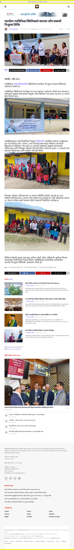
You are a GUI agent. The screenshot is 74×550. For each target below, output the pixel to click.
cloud (24, 536)
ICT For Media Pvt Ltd (16, 534)
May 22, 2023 (24, 29)
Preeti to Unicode (40, 541)
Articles (7, 511)
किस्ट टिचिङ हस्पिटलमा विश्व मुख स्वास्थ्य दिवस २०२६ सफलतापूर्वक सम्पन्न (26, 431)
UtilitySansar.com (55, 538)
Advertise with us (29, 541)
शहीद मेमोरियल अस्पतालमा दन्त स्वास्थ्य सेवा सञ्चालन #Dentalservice (42, 283)
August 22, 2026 (40, 332)
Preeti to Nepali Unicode (25, 538)
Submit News (19, 541)
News (35, 29)
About (6, 541)
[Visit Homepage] (37, 6)
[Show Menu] (5, 6)
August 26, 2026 (40, 301)
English (7, 516)
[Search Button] (68, 6)
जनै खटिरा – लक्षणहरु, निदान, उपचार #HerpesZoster (22, 420)
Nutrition (51, 514)
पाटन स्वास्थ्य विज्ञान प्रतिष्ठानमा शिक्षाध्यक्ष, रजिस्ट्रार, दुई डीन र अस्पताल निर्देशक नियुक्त (45, 299)
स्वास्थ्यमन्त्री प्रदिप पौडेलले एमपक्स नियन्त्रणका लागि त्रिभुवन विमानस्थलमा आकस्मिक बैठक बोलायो (29, 407)
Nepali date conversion (11, 538)
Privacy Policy (50, 541)
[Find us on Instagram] (15, 478)
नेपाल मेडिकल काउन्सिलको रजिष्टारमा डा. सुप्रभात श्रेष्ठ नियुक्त (39, 330)
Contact (12, 541)
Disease (7, 514)
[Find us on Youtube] (19, 478)
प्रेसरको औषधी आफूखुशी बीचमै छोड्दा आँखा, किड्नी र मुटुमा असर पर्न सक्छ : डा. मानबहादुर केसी (28, 495)
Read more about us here (12, 453)
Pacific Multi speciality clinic (47, 267)
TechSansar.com (39, 536)
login (10, 347)
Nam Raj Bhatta (14, 29)
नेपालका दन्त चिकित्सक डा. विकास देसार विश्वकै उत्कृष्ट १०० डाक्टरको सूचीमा (27, 414)
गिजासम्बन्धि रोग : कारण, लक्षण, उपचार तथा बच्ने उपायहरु (22, 426)
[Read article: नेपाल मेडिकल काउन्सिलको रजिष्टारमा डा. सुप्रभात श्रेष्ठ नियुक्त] (14, 335)
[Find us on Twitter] (10, 478)
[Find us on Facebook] (6, 478)
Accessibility (8, 543)
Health (32, 29)
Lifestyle (29, 516)
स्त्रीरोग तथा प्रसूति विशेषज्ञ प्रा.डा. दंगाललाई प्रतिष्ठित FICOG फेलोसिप (41, 314)
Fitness (29, 511)
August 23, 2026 (40, 317)
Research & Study (54, 516)
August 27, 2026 (40, 285)
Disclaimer (64, 541)
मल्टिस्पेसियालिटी (21, 83)
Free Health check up (31, 267)
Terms (57, 541)
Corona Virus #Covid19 (16, 267)
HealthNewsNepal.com (11, 448)
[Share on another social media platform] (68, 70)
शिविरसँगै (40, 141)
